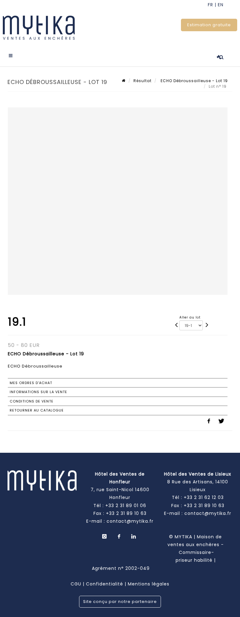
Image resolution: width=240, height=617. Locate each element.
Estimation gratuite (209, 25)
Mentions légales (148, 584)
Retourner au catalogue (37, 410)
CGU (76, 584)
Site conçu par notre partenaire (120, 602)
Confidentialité (104, 584)
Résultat (142, 80)
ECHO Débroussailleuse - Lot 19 (193, 80)
